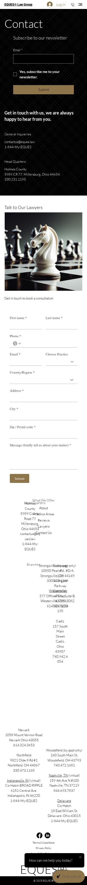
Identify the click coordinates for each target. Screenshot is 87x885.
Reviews (44, 520)
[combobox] (61, 362)
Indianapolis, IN (18, 780)
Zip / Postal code (23, 427)
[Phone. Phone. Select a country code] (16, 343)
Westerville (57, 591)
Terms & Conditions (43, 842)
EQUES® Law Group (18, 4)
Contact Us (44, 533)
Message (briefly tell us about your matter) (40, 445)
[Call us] (72, 4)
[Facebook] (39, 835)
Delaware (64, 801)
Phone (15, 336)
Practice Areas (43, 514)
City (14, 409)
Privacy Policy (43, 848)
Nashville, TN (58, 775)
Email (18, 50)
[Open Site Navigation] (80, 4)
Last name (54, 318)
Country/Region (22, 372)
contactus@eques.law (19, 142)
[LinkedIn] (47, 835)
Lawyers (44, 526)
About (43, 508)
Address (17, 390)
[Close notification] (80, 857)
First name (18, 318)
